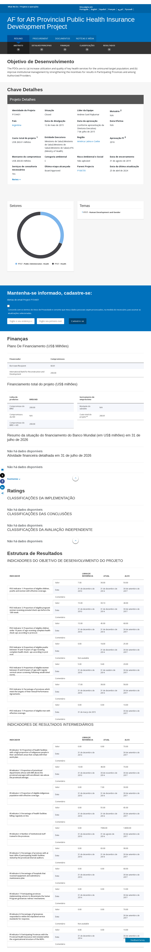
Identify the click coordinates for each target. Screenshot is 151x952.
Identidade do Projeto (23, 110)
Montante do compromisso (26, 156)
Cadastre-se (77, 321)
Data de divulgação (55, 121)
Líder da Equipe (85, 110)
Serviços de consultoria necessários (24, 168)
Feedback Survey (138, 940)
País (14, 121)
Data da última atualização (124, 166)
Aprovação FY (118, 137)
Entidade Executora (55, 137)
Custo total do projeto (25, 137)
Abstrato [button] (18, 45)
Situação (49, 110)
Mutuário (115, 111)
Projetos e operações (29, 6)
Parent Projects (85, 166)
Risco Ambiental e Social (90, 156)
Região (81, 137)
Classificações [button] (87, 45)
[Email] (2, 469)
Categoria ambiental (56, 156)
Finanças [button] (64, 45)
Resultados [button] (109, 45)
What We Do (13, 6)
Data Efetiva (116, 121)
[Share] (2, 481)
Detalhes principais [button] (41, 45)
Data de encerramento (122, 156)
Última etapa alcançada (57, 166)
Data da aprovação (87, 121)
